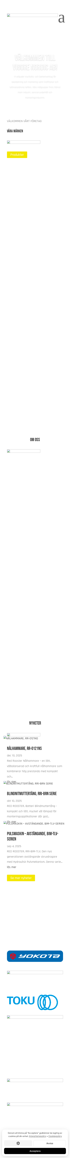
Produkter (17, 155)
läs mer (11, 867)
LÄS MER (16, 197)
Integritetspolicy (37, 1136)
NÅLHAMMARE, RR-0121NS (24, 748)
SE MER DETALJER (22, 700)
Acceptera (35, 1150)
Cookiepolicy (55, 1136)
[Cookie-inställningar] (18, 1143)
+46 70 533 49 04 (35, 927)
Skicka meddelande (23, 916)
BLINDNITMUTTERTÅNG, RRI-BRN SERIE (32, 793)
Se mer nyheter (21, 878)
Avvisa (49, 1143)
